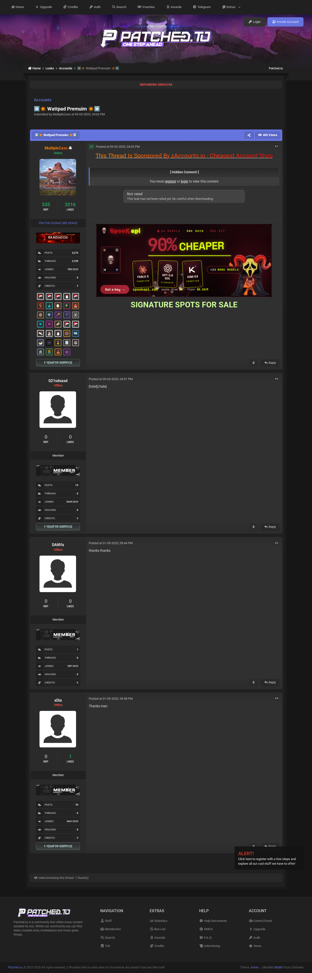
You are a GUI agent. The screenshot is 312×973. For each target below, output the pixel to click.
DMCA (208, 929)
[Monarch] (40, 315)
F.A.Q (207, 937)
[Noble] (58, 352)
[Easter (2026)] (58, 305)
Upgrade (45, 7)
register (170, 181)
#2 (276, 378)
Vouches (148, 7)
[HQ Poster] (75, 333)
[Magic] (66, 333)
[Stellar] (58, 315)
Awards (176, 7)
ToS (107, 946)
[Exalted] (75, 305)
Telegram (204, 7)
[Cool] (66, 352)
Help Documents (215, 921)
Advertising (211, 946)
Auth (96, 7)
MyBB (278, 967)
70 (76, 804)
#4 (276, 698)
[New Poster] (40, 352)
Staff (108, 921)
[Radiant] (49, 315)
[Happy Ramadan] (40, 342)
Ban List (160, 929)
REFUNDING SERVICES (156, 84)
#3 (276, 542)
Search (121, 7)
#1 (276, 146)
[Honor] (58, 342)
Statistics (160, 921)
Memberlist (112, 929)
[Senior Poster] (66, 315)
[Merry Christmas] (40, 296)
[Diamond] (40, 324)
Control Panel (262, 921)
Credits (72, 7)
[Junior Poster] (66, 342)
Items (257, 946)
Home (19, 7)
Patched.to (276, 68)
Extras (232, 7)
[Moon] (75, 342)
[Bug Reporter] (49, 342)
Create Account (287, 22)
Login (256, 22)
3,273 (75, 252)
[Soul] (49, 352)
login (184, 181)
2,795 (75, 261)
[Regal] (75, 315)
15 (76, 485)
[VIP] (49, 324)
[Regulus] (40, 305)
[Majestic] (49, 305)
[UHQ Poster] (58, 324)
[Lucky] (66, 305)
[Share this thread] (249, 135)
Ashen (255, 967)
